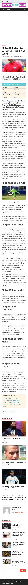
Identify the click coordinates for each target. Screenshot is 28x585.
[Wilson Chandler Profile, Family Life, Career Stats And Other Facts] (6, 551)
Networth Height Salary (15, 581)
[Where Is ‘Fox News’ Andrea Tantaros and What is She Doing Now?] (6, 560)
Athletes (4, 45)
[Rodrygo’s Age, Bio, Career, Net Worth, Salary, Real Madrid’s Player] (14, 484)
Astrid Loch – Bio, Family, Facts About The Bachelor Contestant (19, 544)
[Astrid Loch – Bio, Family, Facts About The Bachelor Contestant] (6, 542)
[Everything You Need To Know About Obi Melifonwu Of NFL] (6, 524)
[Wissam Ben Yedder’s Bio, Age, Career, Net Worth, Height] (14, 460)
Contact (7, 583)
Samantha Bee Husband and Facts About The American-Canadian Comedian (18, 535)
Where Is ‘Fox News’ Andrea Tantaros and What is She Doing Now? (18, 561)
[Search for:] (14, 570)
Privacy (11, 583)
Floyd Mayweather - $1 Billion (12, 400)
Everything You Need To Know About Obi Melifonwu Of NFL (18, 525)
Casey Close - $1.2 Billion (11, 398)
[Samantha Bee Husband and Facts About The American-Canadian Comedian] (6, 532)
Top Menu (5, 1)
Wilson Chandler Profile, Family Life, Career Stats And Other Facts (18, 553)
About (3, 583)
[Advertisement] (14, 28)
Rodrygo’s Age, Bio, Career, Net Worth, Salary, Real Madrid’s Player (13, 486)
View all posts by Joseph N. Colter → (18, 513)
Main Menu (8, 9)
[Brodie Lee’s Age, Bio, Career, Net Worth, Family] (14, 436)
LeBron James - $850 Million (12, 402)
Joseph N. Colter (19, 56)
